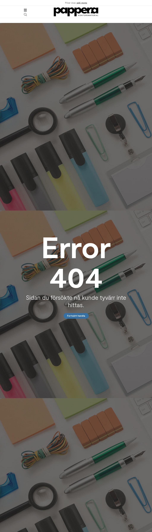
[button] (25, 10)
